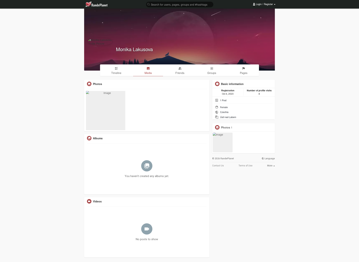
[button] (180, 4)
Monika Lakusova (134, 49)
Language (269, 158)
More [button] (270, 165)
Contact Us (218, 166)
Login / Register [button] (264, 4)
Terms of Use (245, 166)
